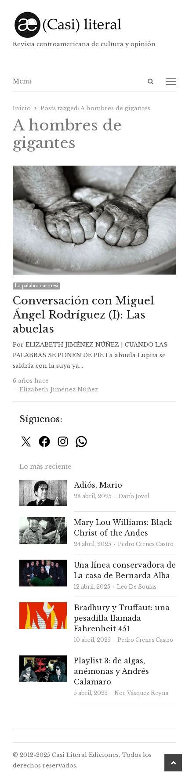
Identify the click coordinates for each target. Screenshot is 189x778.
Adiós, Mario (98, 485)
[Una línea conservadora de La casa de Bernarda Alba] (43, 564)
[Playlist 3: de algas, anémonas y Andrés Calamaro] (43, 660)
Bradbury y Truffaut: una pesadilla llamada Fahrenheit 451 (122, 618)
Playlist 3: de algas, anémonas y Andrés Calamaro (111, 671)
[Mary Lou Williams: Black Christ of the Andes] (43, 522)
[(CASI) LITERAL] (94, 25)
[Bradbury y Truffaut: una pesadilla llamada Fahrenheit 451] (43, 607)
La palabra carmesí (36, 286)
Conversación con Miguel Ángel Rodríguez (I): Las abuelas (83, 314)
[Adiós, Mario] (43, 485)
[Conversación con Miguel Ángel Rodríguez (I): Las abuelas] (94, 170)
